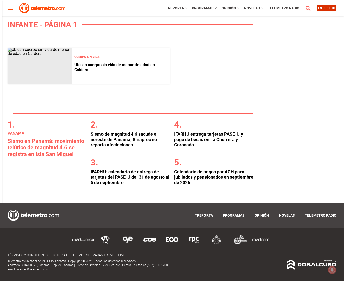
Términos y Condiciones (28, 255)
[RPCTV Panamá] (105, 243)
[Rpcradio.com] (194, 243)
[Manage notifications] (332, 270)
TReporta (175, 8)
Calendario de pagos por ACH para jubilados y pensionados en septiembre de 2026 (213, 177)
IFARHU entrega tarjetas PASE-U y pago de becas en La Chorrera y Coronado (208, 139)
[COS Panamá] (150, 243)
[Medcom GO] (83, 243)
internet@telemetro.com (32, 269)
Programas (203, 8)
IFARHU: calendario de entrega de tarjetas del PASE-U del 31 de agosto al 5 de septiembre (130, 177)
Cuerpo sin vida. (87, 57)
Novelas (252, 8)
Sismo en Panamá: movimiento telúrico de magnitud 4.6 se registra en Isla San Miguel (46, 148)
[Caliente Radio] (216, 243)
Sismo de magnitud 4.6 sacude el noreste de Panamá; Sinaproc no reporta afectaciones (124, 139)
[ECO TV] (172, 243)
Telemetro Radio (283, 8)
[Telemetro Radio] (238, 243)
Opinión (229, 8)
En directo (326, 8)
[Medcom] (261, 243)
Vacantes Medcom (108, 255)
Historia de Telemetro (70, 255)
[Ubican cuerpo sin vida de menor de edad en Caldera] (40, 66)
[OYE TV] (128, 243)
